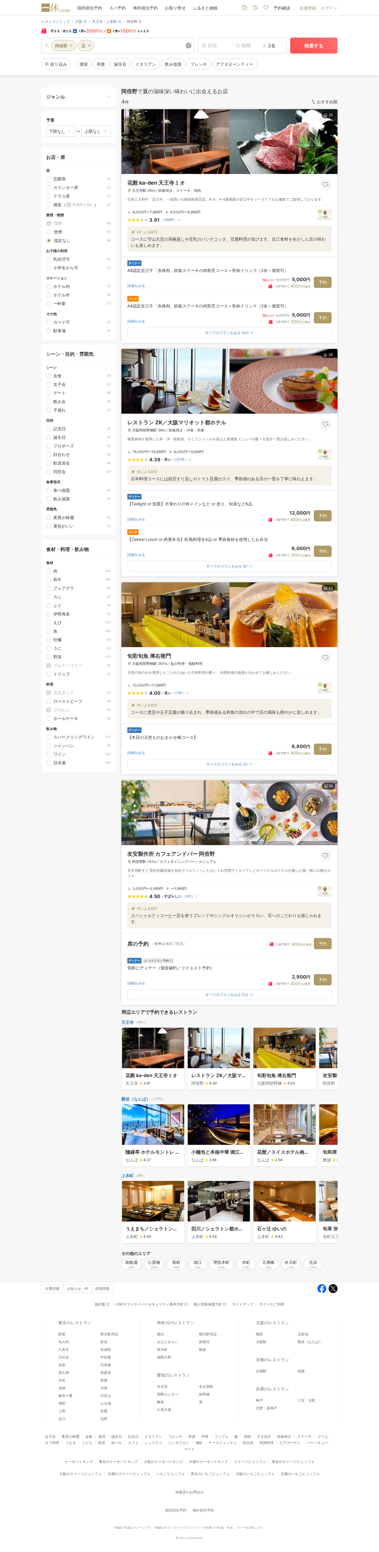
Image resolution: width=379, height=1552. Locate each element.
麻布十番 (65, 1395)
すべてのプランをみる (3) (227, 764)
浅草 (103, 1418)
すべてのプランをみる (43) (227, 333)
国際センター (167, 1394)
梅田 (259, 1334)
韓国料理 (266, 1442)
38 (330, 354)
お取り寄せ (175, 7)
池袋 (61, 1388)
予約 (323, 282)
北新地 (303, 1334)
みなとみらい (167, 1342)
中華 (204, 1436)
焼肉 (247, 1436)
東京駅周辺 (109, 1334)
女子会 (50, 1436)
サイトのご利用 (271, 1304)
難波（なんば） (135, 1098)
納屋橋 (204, 1394)
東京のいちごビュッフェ (210, 1474)
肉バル (116, 1442)
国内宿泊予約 (89, 7)
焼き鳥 (248, 1442)
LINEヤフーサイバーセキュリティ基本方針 (149, 1304)
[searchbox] (117, 46)
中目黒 (105, 1357)
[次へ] (327, 1059)
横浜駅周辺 (208, 1334)
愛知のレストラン (173, 1374)
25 (331, 115)
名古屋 (162, 1386)
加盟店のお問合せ (189, 1492)
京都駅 (261, 1371)
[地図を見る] (325, 214)
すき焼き (264, 1436)
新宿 (103, 1342)
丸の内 (63, 1342)
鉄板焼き (284, 1436)
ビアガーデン (290, 1442)
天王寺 (127, 1022)
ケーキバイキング (79, 1461)
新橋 (103, 1380)
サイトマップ (242, 1304)
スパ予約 (117, 7)
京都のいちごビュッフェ (300, 1474)
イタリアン (153, 1436)
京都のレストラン (272, 1359)
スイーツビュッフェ (250, 1461)
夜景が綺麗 (70, 1436)
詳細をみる (136, 285)
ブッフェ (221, 1436)
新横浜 (204, 1342)
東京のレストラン (74, 1322)
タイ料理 (52, 1442)
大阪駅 (261, 1342)
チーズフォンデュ (222, 1442)
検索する (313, 46)
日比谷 (63, 1357)
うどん (87, 1442)
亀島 (160, 1402)
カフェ (133, 1442)
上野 (61, 1411)
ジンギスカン (179, 1442)
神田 (61, 1403)
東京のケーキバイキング (118, 1461)
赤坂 (61, 1365)
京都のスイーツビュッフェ (129, 1474)
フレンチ (175, 1436)
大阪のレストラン (272, 1322)
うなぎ (70, 1442)
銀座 (61, 1334)
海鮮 (199, 1442)
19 (331, 786)
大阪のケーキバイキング (163, 1461)
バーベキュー (317, 1442)
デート (189, 1449)
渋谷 (61, 1380)
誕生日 (116, 1436)
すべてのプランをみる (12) (226, 994)
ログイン (329, 7)
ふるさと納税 (205, 7)
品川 (61, 1418)
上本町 (127, 1175)
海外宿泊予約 (145, 7)
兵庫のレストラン (272, 1388)
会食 (88, 1436)
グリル (322, 1436)
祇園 (301, 1371)
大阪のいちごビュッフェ (255, 1474)
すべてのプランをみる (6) (226, 566)
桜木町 (162, 1349)
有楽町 (105, 1349)
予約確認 (282, 7)
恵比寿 (63, 1372)
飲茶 (101, 1442)
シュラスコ (153, 1442)
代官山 (105, 1395)
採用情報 (102, 1288)
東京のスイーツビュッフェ (293, 1461)
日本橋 (105, 1365)
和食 (191, 1436)
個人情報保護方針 (208, 1304)
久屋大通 (164, 1409)
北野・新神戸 (266, 1408)
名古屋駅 (206, 1386)
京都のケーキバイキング (208, 1461)
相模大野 (164, 1357)
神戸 (259, 1400)
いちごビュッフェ (170, 1474)
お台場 (105, 1403)
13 (331, 588)
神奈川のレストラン (175, 1322)
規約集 (100, 1304)
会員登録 (308, 7)
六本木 (63, 1349)
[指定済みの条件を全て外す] (189, 46)
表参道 (105, 1372)
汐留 (103, 1388)
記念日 (133, 1436)
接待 (101, 1436)
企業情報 (52, 1288)
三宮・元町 (306, 1400)
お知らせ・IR (77, 1288)
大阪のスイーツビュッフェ (80, 1474)
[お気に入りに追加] (326, 185)
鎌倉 (202, 1349)
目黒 (103, 1411)
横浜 (160, 1334)
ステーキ (304, 1436)
